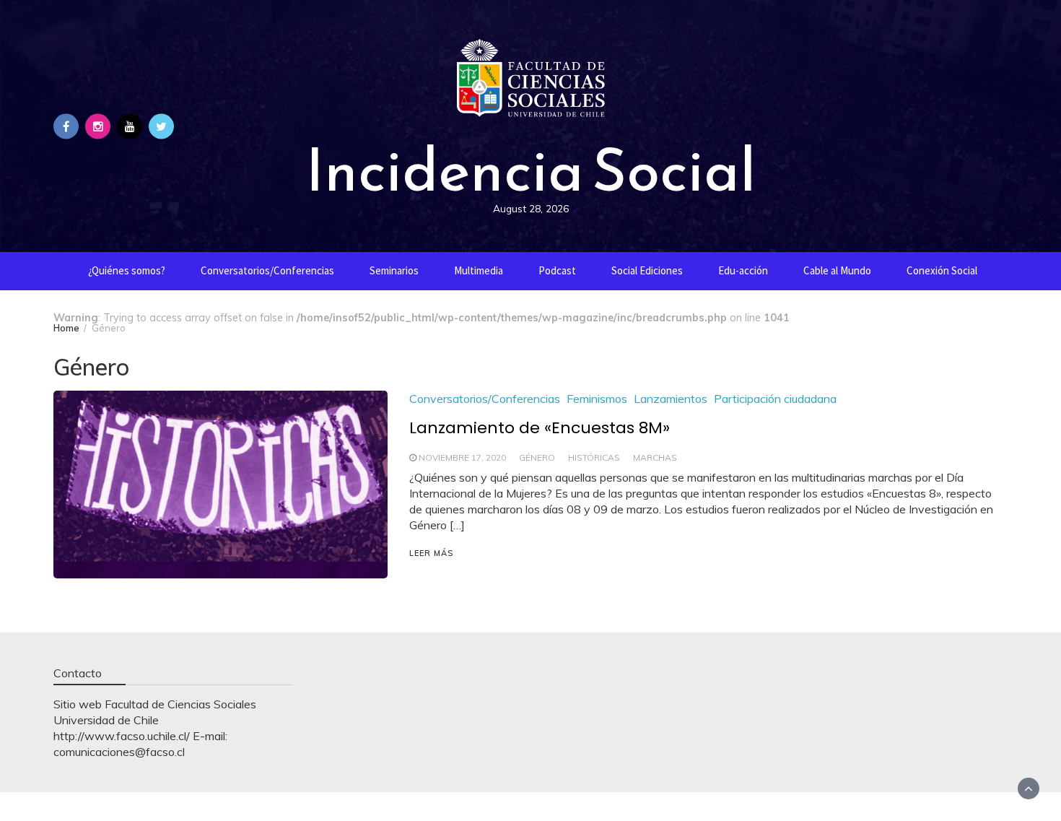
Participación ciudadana (775, 398)
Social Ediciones (647, 270)
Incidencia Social (530, 169)
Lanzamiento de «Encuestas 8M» (539, 428)
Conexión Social (942, 270)
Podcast (557, 270)
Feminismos (597, 398)
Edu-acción (743, 270)
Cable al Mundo (837, 270)
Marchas (655, 457)
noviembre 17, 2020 (462, 457)
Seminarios (394, 270)
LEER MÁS (431, 553)
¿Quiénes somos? (126, 270)
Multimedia (478, 270)
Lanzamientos (670, 398)
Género (537, 457)
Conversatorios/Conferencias (267, 270)
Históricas (594, 457)
